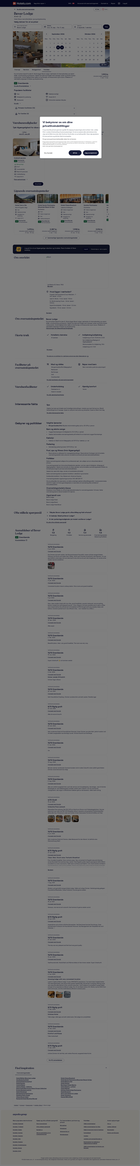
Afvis (75, 153)
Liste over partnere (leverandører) (52, 146)
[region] (71, 137)
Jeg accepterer (91, 153)
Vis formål (48, 153)
